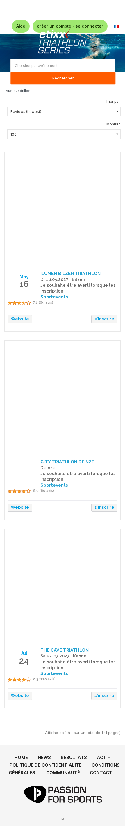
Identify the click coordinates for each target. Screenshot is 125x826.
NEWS (44, 757)
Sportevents (54, 296)
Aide (20, 26)
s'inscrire (104, 319)
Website (20, 319)
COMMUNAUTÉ (63, 772)
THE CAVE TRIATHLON (64, 650)
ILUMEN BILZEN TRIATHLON (70, 273)
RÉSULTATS (74, 757)
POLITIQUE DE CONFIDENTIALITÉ (46, 765)
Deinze (48, 467)
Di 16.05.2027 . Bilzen (62, 279)
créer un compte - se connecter (70, 26)
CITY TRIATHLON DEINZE (67, 462)
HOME (21, 757)
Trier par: (113, 101)
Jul (24, 653)
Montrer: (113, 124)
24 (24, 660)
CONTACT (101, 772)
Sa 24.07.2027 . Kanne (63, 656)
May (24, 276)
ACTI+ (103, 757)
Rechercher (63, 78)
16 (24, 284)
